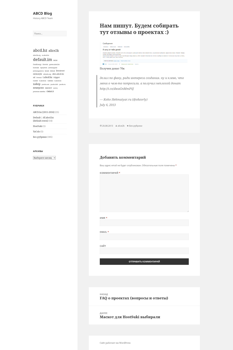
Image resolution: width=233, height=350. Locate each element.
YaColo (36, 131)
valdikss (50, 81)
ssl (34, 77)
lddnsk (52, 71)
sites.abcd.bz (58, 74)
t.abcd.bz (47, 77)
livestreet (60, 70)
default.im (42, 59)
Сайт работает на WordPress (115, 342)
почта (55, 88)
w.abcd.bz (57, 81)
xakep (36, 84)
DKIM (55, 60)
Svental (39, 77)
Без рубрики (40, 136)
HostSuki (37, 126)
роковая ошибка (39, 91)
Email (104, 231)
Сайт (103, 245)
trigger (57, 77)
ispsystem (43, 68)
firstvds (45, 64)
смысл (50, 91)
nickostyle (37, 74)
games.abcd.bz (54, 64)
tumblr (35, 81)
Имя (103, 217)
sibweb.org (47, 74)
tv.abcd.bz (42, 81)
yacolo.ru (62, 84)
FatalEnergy (37, 64)
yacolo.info (54, 84)
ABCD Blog (42, 13)
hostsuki (36, 68)
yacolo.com (45, 84)
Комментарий (110, 172)
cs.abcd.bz (45, 55)
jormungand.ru (38, 71)
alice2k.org (37, 55)
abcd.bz (40, 50)
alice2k (54, 50)
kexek (47, 71)
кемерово (38, 87)
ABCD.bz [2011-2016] (43, 112)
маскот (48, 88)
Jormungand (52, 68)
